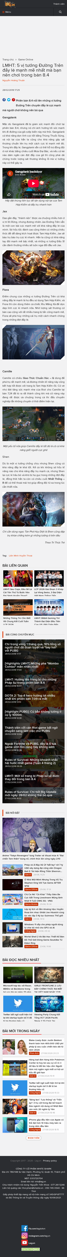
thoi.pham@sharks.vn (32, 1188)
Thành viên (59, 4)
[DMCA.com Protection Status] (31, 1249)
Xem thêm (34, 1138)
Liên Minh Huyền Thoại (20, 555)
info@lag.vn (40, 1181)
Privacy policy (50, 1161)
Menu (8, 12)
